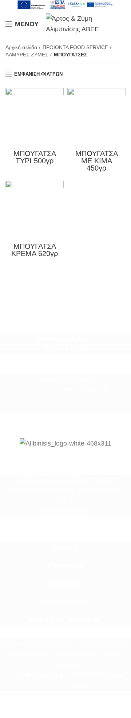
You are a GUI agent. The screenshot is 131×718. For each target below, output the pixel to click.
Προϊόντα (66, 565)
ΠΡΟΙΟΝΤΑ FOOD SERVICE (75, 47)
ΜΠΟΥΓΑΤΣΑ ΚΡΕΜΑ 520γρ (34, 250)
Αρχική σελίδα (21, 47)
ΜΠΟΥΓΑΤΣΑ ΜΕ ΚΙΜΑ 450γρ (96, 161)
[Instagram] (70, 407)
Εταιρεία (66, 583)
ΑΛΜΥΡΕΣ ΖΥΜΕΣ (26, 54)
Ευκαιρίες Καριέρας (65, 619)
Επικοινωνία (66, 601)
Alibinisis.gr (37, 675)
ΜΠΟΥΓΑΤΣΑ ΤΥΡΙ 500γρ (34, 157)
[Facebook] (61, 407)
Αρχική (66, 547)
